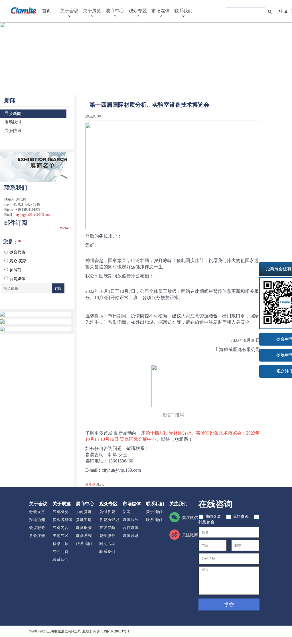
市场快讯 (12, 121)
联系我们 (183, 10)
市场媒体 (160, 10)
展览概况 (60, 512)
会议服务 (37, 528)
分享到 (90, 484)
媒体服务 (131, 520)
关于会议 (69, 10)
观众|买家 (17, 261)
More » (65, 227)
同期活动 (107, 543)
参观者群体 (62, 520)
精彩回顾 (60, 543)
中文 (283, 11)
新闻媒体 (17, 279)
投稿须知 (37, 520)
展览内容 (60, 528)
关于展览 (92, 10)
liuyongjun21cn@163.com (32, 215)
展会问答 (60, 551)
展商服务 (84, 528)
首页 (46, 10)
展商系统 (84, 535)
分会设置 (37, 512)
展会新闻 (12, 113)
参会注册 (37, 535)
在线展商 (107, 528)
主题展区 (60, 535)
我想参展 (213, 516)
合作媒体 (131, 528)
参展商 (15, 270)
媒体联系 (131, 535)
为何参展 (84, 512)
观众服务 (107, 535)
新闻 (10, 100)
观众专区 (138, 10)
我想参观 (241, 516)
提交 (229, 605)
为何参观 (107, 512)
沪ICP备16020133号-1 (113, 631)
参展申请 (84, 520)
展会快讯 (12, 130)
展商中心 (115, 10)
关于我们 (154, 512)
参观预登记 (109, 520)
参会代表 (17, 252)
